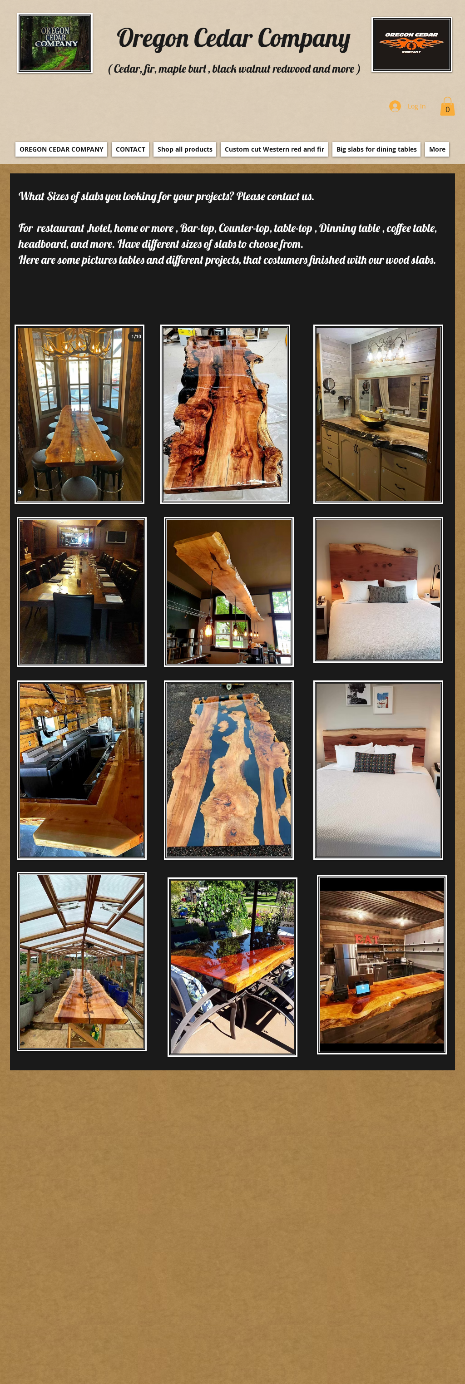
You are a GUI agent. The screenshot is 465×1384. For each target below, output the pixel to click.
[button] (447, 106)
